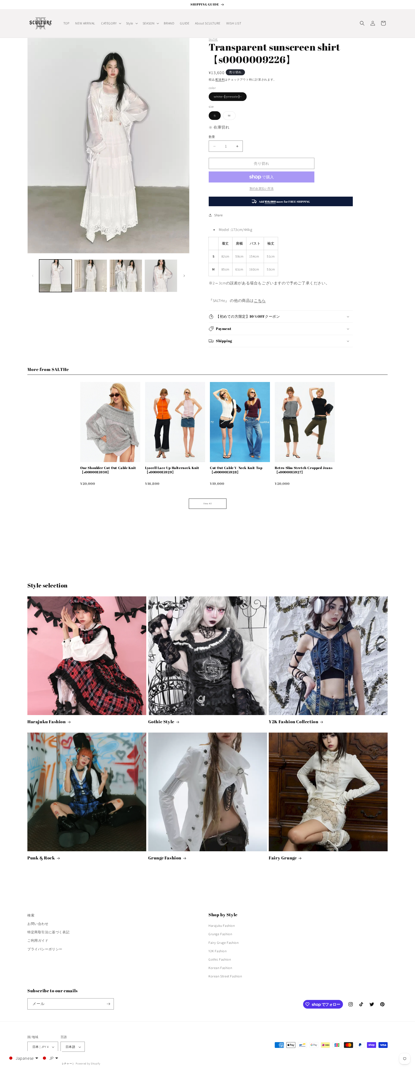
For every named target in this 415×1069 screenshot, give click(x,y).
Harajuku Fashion (46, 721)
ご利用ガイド (38, 941)
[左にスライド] (32, 275)
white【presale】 (229, 97)
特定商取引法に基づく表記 (48, 932)
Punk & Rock (41, 858)
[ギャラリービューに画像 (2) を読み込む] (90, 275)
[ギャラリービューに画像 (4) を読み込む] (161, 275)
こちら (260, 300)
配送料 (220, 79)
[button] (110, 23)
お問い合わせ (38, 924)
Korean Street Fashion (225, 976)
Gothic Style (161, 721)
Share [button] (218, 215)
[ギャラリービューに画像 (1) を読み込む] (55, 275)
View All (207, 503)
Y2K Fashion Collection (293, 721)
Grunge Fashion (164, 858)
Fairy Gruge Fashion (223, 942)
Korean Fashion (220, 968)
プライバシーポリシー (44, 949)
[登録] (108, 1004)
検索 (30, 915)
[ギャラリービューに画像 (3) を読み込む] (126, 275)
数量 (212, 137)
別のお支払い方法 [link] (262, 188)
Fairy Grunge (283, 858)
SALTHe (213, 39)
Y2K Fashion (217, 951)
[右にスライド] (184, 275)
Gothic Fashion (219, 959)
